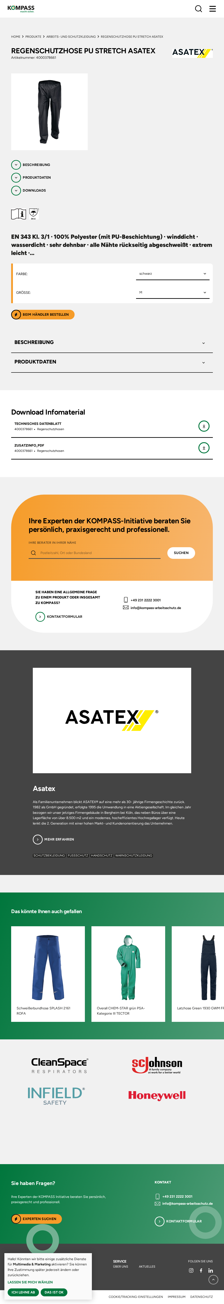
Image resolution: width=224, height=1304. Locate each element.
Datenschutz (201, 1297)
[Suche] (198, 8)
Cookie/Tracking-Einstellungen (136, 1297)
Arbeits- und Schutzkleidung (71, 37)
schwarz (145, 273)
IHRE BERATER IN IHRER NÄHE (52, 543)
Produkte (33, 37)
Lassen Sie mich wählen (30, 1282)
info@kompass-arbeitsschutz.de (156, 608)
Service (119, 1261)
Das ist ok (54, 1292)
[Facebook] (201, 1272)
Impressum (177, 1297)
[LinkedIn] (210, 1272)
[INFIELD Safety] (122, 1096)
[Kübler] (167, 1065)
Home (15, 37)
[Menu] (212, 9)
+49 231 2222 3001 (146, 600)
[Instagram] (191, 1272)
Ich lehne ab (23, 1292)
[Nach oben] (213, 1279)
